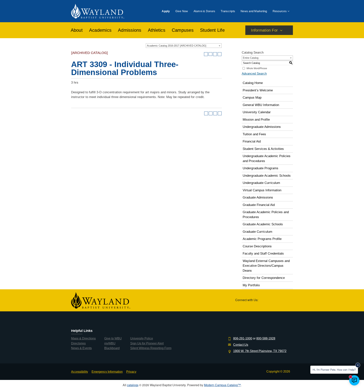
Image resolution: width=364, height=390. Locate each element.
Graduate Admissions (258, 197)
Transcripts (228, 11)
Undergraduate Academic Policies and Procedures (266, 158)
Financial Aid (252, 141)
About (77, 30)
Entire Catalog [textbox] (250, 57)
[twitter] (262, 300)
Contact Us (240, 344)
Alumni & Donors (204, 11)
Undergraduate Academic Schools (267, 175)
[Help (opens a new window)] (219, 54)
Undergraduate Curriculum (261, 183)
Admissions (129, 30)
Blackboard (112, 348)
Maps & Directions (83, 338)
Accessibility (79, 371)
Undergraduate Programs (260, 168)
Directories (78, 343)
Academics (100, 30)
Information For (264, 30)
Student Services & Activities (263, 149)
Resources (280, 11)
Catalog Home (253, 83)
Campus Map (252, 97)
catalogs (132, 385)
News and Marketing (254, 11)
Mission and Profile (256, 119)
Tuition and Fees (254, 134)
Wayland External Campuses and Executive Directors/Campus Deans (266, 265)
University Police (141, 338)
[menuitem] (166, 11)
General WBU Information (261, 105)
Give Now (181, 11)
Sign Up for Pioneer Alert (147, 343)
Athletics (156, 30)
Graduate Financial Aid (259, 205)
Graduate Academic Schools (263, 224)
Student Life (212, 30)
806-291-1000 (242, 338)
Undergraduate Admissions (262, 127)
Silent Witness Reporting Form (150, 348)
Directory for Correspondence (264, 278)
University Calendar (257, 112)
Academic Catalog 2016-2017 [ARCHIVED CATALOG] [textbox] (176, 45)
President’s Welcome (258, 90)
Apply (166, 11)
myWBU (109, 343)
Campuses (183, 30)
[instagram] (289, 300)
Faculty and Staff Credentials (263, 253)
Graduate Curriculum (257, 231)
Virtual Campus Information (262, 190)
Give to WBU (113, 338)
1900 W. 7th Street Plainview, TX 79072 (259, 351)
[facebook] (271, 300)
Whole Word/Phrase (256, 68)
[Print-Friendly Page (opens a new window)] (215, 54)
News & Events (81, 348)
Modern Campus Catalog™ (222, 385)
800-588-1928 (265, 338)
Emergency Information (107, 371)
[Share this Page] (210, 54)
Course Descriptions (257, 246)
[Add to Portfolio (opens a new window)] (206, 54)
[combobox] (184, 45)
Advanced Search (254, 73)
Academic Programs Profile (262, 239)
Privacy (131, 371)
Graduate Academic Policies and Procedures (266, 214)
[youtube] (280, 300)
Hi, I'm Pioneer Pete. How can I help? (334, 369)
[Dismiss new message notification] (357, 365)
